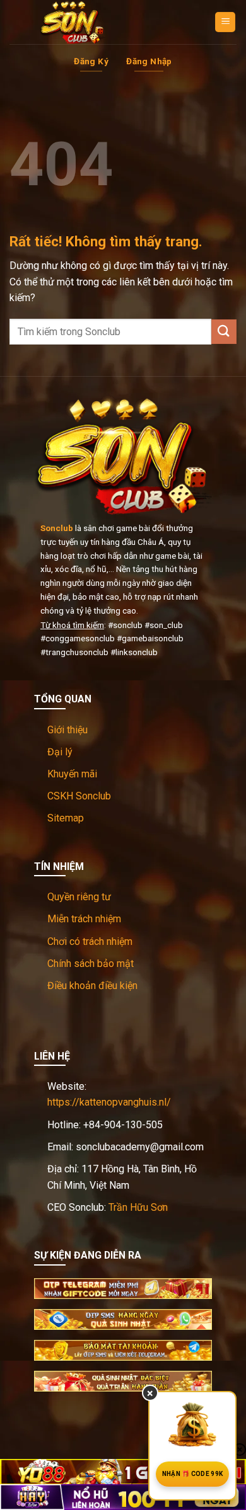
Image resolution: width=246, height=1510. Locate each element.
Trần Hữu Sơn (138, 1207)
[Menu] (225, 22)
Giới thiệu (67, 730)
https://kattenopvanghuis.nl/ (109, 1102)
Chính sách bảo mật (90, 963)
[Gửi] (224, 331)
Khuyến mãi (72, 774)
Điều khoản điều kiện (92, 986)
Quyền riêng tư (79, 897)
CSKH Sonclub (79, 796)
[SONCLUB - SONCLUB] (72, 22)
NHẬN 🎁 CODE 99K (192, 1473)
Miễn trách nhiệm (84, 919)
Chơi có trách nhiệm (89, 941)
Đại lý (60, 752)
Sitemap (65, 818)
